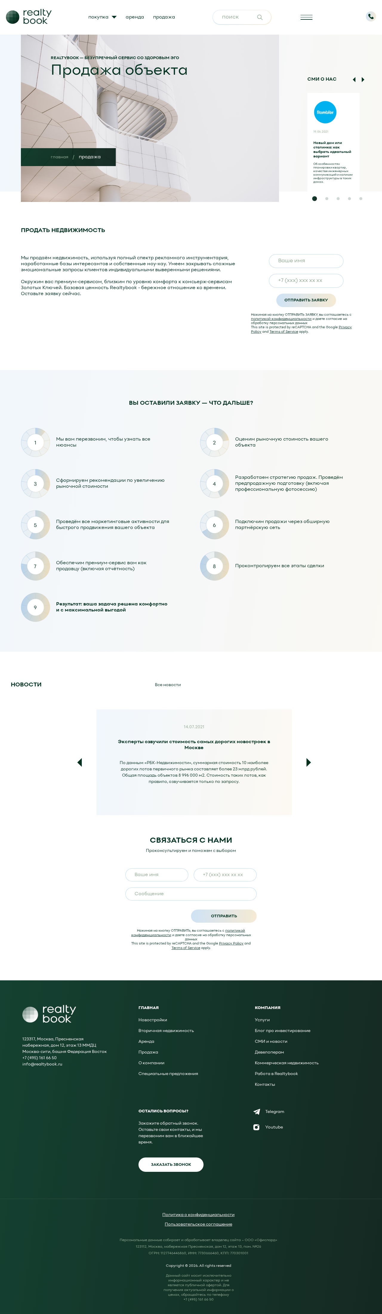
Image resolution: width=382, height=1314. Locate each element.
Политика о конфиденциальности (198, 1215)
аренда (135, 17)
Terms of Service (283, 332)
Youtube (274, 1127)
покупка (98, 17)
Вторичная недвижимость (166, 1031)
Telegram (274, 1112)
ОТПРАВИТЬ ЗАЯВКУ (306, 300)
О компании (151, 1063)
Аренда (146, 1042)
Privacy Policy (231, 943)
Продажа (148, 1052)
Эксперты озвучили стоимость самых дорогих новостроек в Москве (194, 744)
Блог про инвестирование (282, 1031)
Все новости (168, 685)
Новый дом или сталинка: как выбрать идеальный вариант (332, 149)
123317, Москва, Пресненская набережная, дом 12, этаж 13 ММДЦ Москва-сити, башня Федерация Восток (64, 1045)
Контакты (265, 1085)
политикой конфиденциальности (281, 319)
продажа (164, 17)
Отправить (224, 916)
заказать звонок (171, 1165)
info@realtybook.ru (42, 1064)
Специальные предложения (168, 1074)
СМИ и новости (271, 1042)
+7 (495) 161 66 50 (39, 1058)
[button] (314, 198)
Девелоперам (269, 1052)
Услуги (262, 1020)
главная (59, 157)
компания (268, 1008)
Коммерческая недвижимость (287, 1063)
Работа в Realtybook (276, 1074)
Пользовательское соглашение (198, 1224)
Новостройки (152, 1020)
